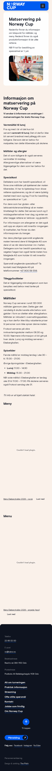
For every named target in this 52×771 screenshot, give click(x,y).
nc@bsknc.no (10, 652)
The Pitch (24, 763)
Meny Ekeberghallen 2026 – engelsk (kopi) (21, 610)
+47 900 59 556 (28, 270)
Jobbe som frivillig (15, 706)
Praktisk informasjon (16, 687)
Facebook (18, 745)
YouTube (36, 745)
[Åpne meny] (42, 6)
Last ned (40, 499)
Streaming (10, 692)
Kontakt (9, 701)
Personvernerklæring (13, 758)
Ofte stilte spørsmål (15, 696)
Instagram (28, 745)
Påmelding (14, 737)
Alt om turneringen (15, 682)
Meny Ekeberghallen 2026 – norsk (18, 499)
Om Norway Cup (14, 711)
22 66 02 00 (10, 641)
